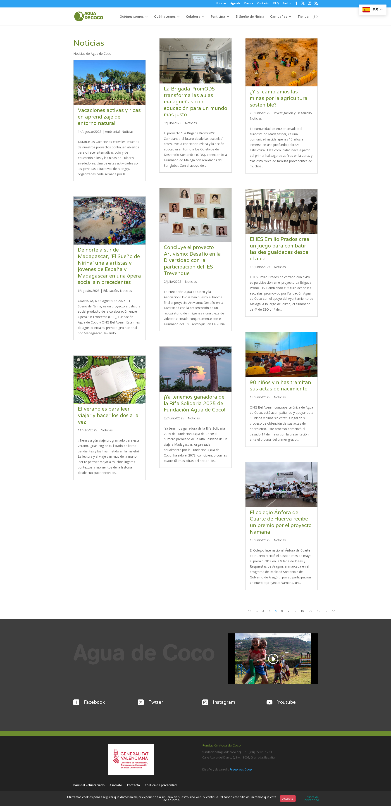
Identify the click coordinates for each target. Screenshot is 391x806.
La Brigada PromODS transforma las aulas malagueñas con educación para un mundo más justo (195, 102)
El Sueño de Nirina (250, 17)
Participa (218, 17)
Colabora (193, 17)
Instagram (224, 702)
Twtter (155, 702)
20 (310, 611)
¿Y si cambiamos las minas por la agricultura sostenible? (279, 98)
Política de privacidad (161, 785)
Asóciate (116, 785)
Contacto (263, 3)
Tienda (303, 17)
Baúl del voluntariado (89, 785)
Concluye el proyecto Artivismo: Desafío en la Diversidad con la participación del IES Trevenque (192, 260)
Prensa (248, 3)
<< (249, 611)
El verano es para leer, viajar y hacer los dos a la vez (108, 415)
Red (285, 3)
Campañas (278, 17)
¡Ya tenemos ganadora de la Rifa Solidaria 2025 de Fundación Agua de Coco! (195, 403)
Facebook (94, 702)
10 (302, 611)
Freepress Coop (241, 769)
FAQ (276, 3)
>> (333, 611)
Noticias (221, 3)
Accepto (287, 798)
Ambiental (112, 131)
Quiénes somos (132, 17)
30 (318, 611)
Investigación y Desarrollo (293, 113)
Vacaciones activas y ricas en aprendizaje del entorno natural (109, 116)
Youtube (286, 702)
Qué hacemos (165, 17)
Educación (110, 290)
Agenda (235, 3)
